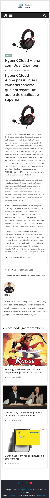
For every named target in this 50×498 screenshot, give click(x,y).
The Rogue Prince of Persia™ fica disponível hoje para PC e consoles (23, 371)
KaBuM (27, 175)
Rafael (27, 70)
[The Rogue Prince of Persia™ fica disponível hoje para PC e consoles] (25, 335)
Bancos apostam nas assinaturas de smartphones (24, 457)
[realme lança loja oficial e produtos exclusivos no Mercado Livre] (25, 387)
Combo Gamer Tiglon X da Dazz (19, 270)
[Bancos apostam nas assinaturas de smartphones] (25, 430)
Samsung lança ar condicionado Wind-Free (26, 275)
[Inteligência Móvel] (5, 15)
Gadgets (8, 55)
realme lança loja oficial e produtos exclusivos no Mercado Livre (24, 414)
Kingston (30, 134)
